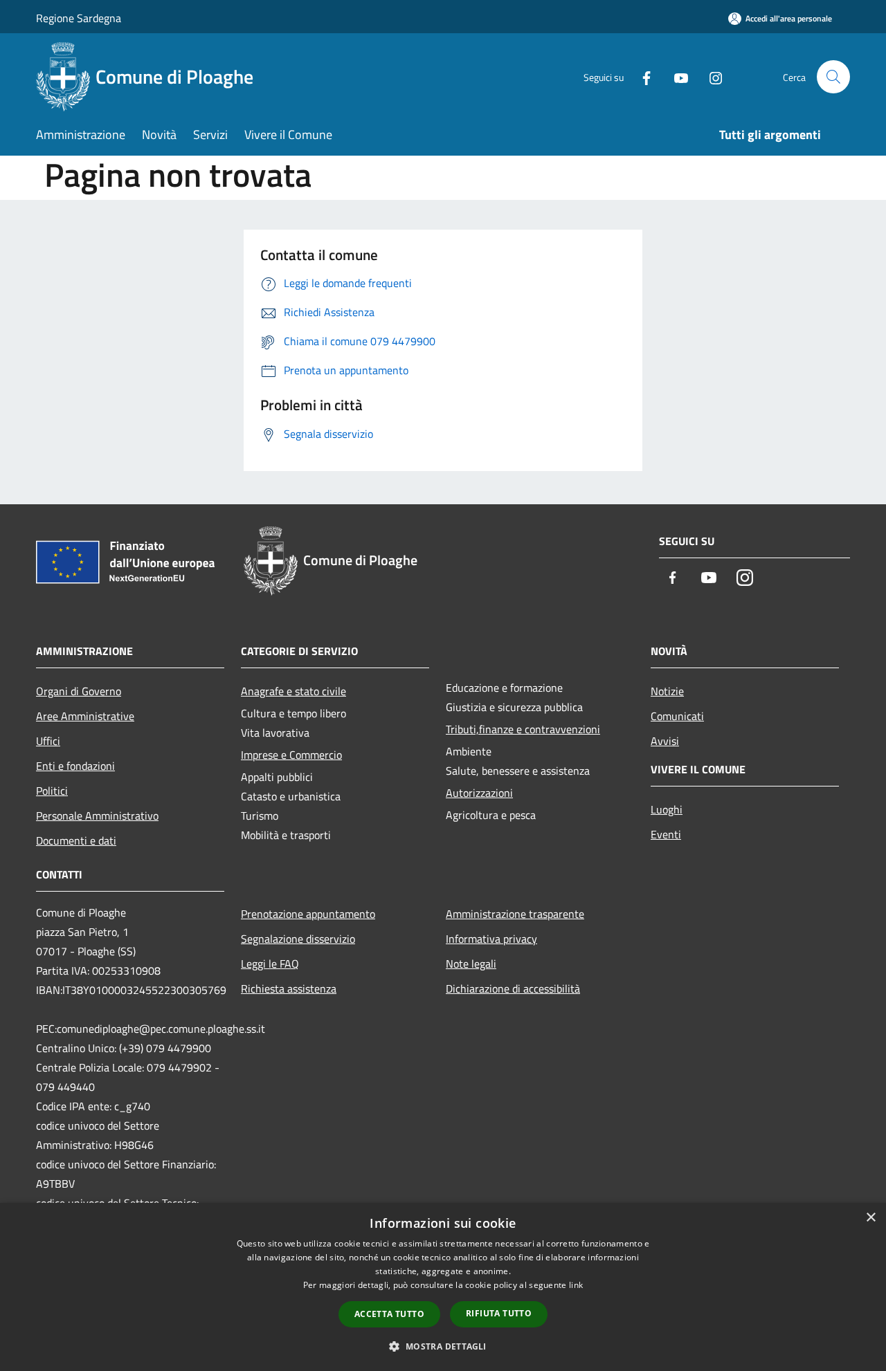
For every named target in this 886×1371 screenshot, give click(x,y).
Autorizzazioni (479, 792)
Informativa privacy (491, 938)
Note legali (471, 963)
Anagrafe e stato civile (293, 691)
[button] (442, 1346)
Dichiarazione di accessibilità (513, 988)
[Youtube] (675, 76)
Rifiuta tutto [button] (499, 1313)
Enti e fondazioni (75, 765)
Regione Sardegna (78, 18)
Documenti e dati (76, 840)
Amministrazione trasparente (515, 913)
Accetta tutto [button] (389, 1314)
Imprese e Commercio (291, 754)
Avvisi (665, 741)
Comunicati (677, 716)
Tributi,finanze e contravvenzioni (523, 729)
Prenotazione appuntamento (308, 913)
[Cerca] (833, 76)
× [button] (870, 1218)
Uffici (48, 741)
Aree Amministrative (85, 716)
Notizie (667, 691)
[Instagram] (710, 76)
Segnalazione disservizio (298, 938)
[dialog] (443, 1287)
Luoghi (666, 809)
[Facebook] (641, 76)
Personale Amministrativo (97, 815)
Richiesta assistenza (288, 988)
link (576, 1285)
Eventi (666, 834)
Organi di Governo (78, 691)
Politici (52, 790)
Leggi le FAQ (270, 963)
